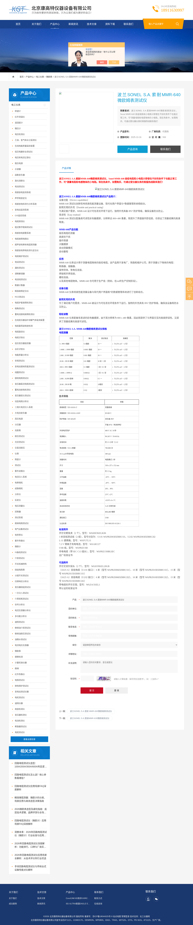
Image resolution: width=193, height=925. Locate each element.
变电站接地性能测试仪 (25, 366)
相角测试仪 (20, 308)
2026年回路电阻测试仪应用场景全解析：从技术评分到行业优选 (31, 857)
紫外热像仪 (20, 541)
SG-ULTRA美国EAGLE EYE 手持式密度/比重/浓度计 (78, 903)
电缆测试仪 (20, 732)
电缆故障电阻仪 (22, 239)
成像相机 (19, 488)
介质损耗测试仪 (22, 599)
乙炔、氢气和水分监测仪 (26, 140)
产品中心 (55, 24)
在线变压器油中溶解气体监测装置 (30, 320)
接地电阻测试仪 (22, 378)
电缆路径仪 (20, 332)
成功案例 (13, 903)
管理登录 (125, 916)
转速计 (18, 111)
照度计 (18, 459)
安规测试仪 (20, 361)
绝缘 (17, 668)
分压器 (18, 424)
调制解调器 (20, 273)
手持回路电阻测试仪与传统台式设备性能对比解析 (30, 868)
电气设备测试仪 (22, 529)
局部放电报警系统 (23, 233)
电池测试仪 (20, 186)
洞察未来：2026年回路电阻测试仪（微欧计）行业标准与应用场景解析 (31, 834)
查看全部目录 (29, 739)
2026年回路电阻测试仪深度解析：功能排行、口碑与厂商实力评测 (30, 845)
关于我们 (36, 24)
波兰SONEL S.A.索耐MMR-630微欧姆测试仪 (89, 718)
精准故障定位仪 (22, 291)
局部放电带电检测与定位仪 (27, 250)
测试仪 (18, 465)
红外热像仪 (20, 674)
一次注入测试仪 (22, 593)
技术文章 (91, 24)
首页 (18, 24)
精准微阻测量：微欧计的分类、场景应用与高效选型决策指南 (30, 799)
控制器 (18, 512)
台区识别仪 (20, 349)
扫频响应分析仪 (22, 581)
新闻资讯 (73, 24)
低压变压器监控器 (23, 343)
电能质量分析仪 (22, 355)
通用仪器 (19, 703)
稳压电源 (19, 163)
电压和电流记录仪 (23, 157)
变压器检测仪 (21, 715)
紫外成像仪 (20, 471)
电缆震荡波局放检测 (24, 326)
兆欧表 (18, 430)
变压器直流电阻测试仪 (25, 384)
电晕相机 (19, 482)
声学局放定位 (21, 198)
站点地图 (117, 916)
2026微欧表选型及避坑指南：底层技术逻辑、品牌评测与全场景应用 (31, 811)
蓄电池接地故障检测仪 (25, 314)
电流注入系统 (21, 477)
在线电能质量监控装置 (25, 146)
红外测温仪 (20, 117)
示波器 (18, 169)
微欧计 (18, 546)
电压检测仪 (20, 134)
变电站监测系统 (22, 210)
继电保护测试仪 (22, 686)
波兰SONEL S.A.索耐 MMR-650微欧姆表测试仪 (91, 711)
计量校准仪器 (21, 662)
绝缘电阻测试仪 (22, 523)
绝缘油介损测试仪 (23, 628)
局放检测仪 (20, 709)
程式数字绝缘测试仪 (24, 227)
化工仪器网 (145, 916)
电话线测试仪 (21, 279)
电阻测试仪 (20, 680)
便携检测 (19, 657)
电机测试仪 (20, 697)
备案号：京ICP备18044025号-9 (98, 916)
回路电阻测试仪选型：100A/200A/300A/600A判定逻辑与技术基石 (31, 765)
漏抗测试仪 (20, 268)
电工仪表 (40, 77)
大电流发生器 (21, 413)
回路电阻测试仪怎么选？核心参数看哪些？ (30, 776)
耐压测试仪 (20, 436)
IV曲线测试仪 (21, 552)
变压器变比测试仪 (23, 395)
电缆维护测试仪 (22, 256)
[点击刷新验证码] (104, 678)
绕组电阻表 (20, 570)
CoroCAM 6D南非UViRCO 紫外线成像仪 (78, 898)
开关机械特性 (21, 564)
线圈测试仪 (20, 372)
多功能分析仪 (21, 616)
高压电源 (19, 419)
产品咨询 (132, 149)
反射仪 (18, 500)
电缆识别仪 (20, 337)
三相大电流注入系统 (24, 407)
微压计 (18, 128)
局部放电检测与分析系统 (26, 204)
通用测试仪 (20, 622)
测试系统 (19, 517)
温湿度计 (19, 123)
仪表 (17, 453)
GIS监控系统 (20, 215)
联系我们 (128, 24)
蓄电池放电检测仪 (23, 390)
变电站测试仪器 (22, 691)
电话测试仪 (20, 262)
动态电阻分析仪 (22, 401)
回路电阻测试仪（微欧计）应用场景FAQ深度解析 (30, 822)
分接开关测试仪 (22, 575)
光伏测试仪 (20, 442)
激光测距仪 (20, 181)
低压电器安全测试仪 (24, 152)
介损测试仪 (20, 558)
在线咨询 (98, 903)
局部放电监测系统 (23, 192)
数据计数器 (20, 285)
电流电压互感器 (22, 645)
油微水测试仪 (21, 639)
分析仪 (18, 494)
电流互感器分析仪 (23, 610)
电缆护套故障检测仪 (24, 302)
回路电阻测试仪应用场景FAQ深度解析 (30, 788)
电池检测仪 (20, 721)
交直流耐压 (20, 448)
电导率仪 (19, 535)
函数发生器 (20, 175)
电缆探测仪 (20, 221)
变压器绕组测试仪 (23, 587)
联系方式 (98, 898)
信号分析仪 (20, 604)
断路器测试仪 (21, 726)
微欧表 (49, 77)
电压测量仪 (20, 506)
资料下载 (110, 24)
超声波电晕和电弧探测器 (26, 244)
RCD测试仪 (20, 297)
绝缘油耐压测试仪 (23, 633)
